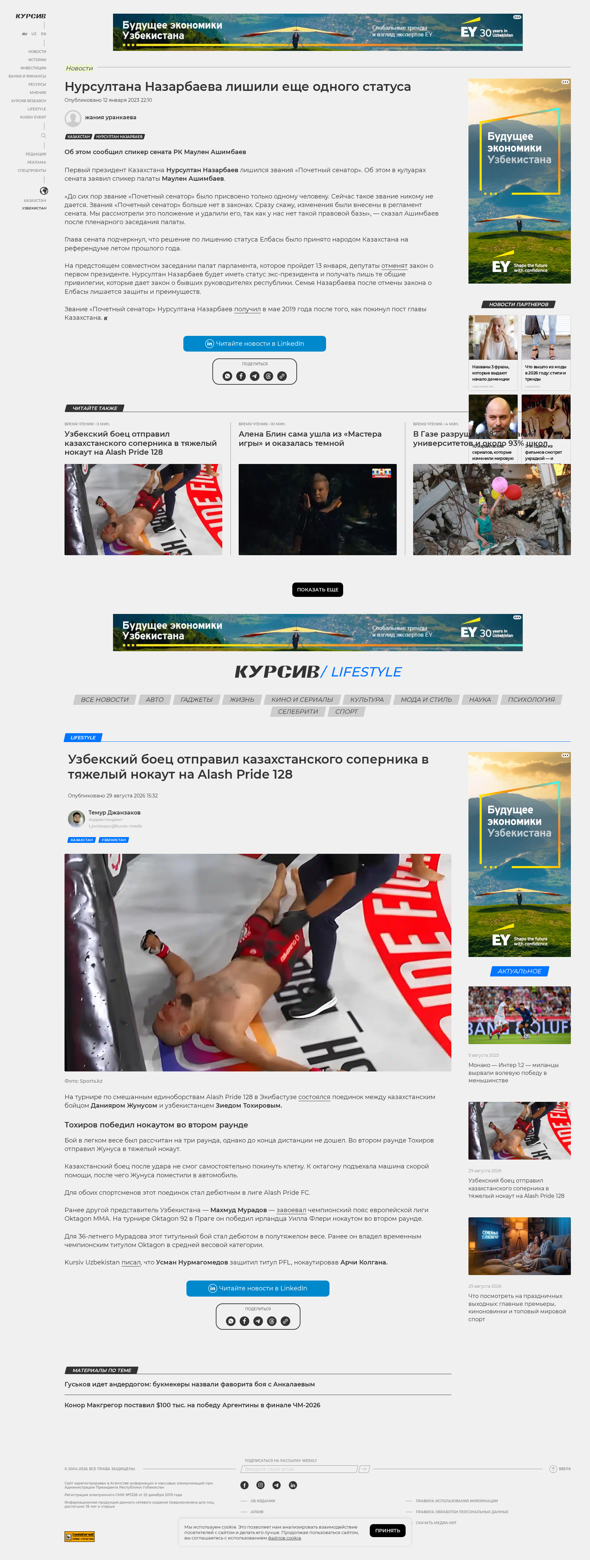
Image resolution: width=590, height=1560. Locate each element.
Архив (257, 1512)
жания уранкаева (111, 117)
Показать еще (317, 590)
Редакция (36, 154)
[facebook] (244, 1485)
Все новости (104, 699)
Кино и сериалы (302, 699)
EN (43, 34)
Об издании (263, 1501)
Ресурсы (37, 84)
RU (24, 34)
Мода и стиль (426, 699)
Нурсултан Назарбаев (119, 137)
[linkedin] (293, 1485)
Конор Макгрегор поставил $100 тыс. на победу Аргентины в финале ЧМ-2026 (192, 1405)
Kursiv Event (33, 117)
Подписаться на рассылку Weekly (281, 1461)
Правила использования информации (457, 1501)
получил (247, 309)
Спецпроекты (32, 170)
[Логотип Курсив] (30, 16)
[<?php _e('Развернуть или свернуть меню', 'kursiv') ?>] (44, 191)
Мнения (38, 93)
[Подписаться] (364, 1469)
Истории (37, 60)
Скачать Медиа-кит (436, 1523)
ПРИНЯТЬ (387, 1531)
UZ (34, 34)
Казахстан (35, 201)
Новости (37, 52)
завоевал (291, 1210)
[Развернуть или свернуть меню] (43, 136)
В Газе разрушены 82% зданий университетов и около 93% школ (480, 438)
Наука (480, 699)
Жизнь (242, 699)
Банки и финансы (27, 76)
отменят (394, 266)
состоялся (314, 1097)
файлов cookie (284, 1538)
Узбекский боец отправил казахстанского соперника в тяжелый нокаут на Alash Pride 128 (141, 443)
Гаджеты (196, 699)
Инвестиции (33, 68)
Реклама (36, 162)
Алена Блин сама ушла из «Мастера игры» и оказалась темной (310, 438)
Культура (366, 699)
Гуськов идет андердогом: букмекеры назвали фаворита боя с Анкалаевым (190, 1384)
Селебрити (298, 711)
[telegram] (276, 1485)
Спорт (346, 711)
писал (131, 1262)
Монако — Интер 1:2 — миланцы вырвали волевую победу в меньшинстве (513, 1073)
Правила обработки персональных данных (462, 1512)
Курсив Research (28, 101)
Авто (154, 699)
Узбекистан (34, 208)
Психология (531, 699)
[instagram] (260, 1485)
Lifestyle (37, 109)
